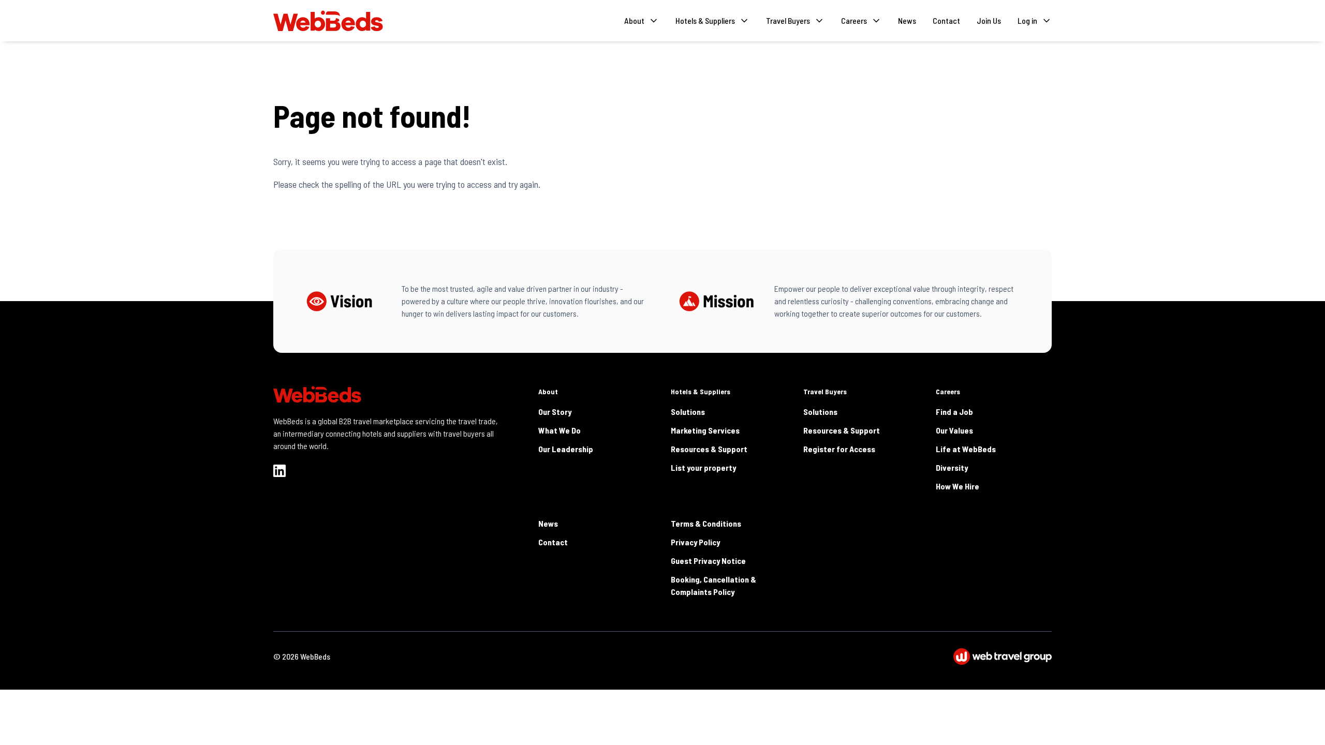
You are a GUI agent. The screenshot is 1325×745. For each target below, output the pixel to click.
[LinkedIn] (279, 471)
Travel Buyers (825, 391)
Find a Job (954, 411)
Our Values (954, 430)
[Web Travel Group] (1002, 656)
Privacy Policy (695, 542)
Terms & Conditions (706, 523)
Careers (948, 391)
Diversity (952, 467)
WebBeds (315, 656)
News (907, 20)
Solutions (688, 411)
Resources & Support (709, 449)
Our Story (554, 411)
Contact (946, 20)
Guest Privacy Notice (708, 560)
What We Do (559, 430)
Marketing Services (705, 430)
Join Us (989, 20)
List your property (703, 467)
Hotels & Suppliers (700, 391)
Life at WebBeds (966, 449)
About (548, 391)
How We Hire (957, 486)
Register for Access (839, 449)
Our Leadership (565, 449)
